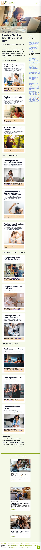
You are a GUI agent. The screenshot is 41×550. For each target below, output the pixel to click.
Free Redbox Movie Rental (33, 84)
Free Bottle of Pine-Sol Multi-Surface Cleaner (34, 73)
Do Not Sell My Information (12, 547)
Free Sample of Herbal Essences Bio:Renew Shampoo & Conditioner (34, 64)
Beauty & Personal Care (33, 57)
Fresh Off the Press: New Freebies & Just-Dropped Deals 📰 (34, 100)
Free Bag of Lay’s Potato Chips (33, 52)
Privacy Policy (27, 543)
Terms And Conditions (35, 543)
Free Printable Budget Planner (34, 89)
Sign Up (22, 543)
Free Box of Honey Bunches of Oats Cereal (33, 48)
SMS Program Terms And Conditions (25, 545)
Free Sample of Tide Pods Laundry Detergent (33, 78)
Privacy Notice (36, 545)
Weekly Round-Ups (11, 543)
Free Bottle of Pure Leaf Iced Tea (34, 54)
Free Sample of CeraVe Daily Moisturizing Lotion (33, 59)
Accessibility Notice (22, 547)
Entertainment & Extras (33, 82)
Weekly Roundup (5, 28)
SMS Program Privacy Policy (13, 545)
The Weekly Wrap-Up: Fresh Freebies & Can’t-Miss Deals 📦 (34, 93)
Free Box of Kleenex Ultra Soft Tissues (33, 76)
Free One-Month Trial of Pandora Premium (34, 87)
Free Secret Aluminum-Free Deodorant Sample (33, 67)
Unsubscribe (29, 547)
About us (17, 543)
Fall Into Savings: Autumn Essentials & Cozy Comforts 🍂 (34, 97)
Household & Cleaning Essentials (34, 71)
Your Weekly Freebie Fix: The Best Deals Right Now (34, 43)
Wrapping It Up (32, 91)
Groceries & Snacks (33, 46)
